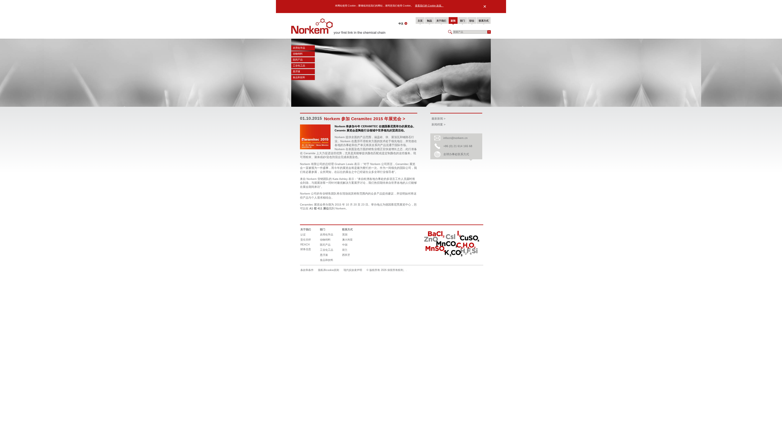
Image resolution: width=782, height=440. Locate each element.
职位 (471, 20)
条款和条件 (307, 270)
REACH (305, 244)
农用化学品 (299, 47)
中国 (344, 244)
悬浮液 (296, 71)
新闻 (453, 20)
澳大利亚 (347, 239)
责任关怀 (305, 239)
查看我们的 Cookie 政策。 (429, 5)
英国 (344, 234)
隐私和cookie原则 (328, 270)
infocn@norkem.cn (455, 138)
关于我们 (441, 20)
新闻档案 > (438, 124)
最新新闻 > (438, 118)
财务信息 (305, 249)
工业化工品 (299, 65)
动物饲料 (298, 53)
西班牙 (346, 254)
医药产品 (298, 59)
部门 (462, 20)
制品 (429, 20)
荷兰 (344, 249)
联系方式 (484, 20)
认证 (303, 234)
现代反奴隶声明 (353, 270)
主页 (420, 20)
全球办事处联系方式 (456, 154)
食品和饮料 (299, 77)
